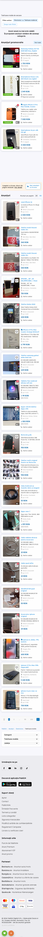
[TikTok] (27, 768)
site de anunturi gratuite (21, 922)
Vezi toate (38, 42)
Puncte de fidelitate (10, 843)
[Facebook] (4, 768)
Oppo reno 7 (25, 511)
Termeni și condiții (9, 812)
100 (31, 719)
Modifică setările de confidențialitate (17, 823)
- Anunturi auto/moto (16, 867)
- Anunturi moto (14, 881)
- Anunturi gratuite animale (19, 885)
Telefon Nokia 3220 (28, 304)
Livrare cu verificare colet (12, 830)
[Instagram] (21, 768)
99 (25, 719)
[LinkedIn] (15, 768)
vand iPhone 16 (26, 202)
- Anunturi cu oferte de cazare (20, 877)
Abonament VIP (8, 850)
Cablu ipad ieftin (27, 563)
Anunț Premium (8, 847)
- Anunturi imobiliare (15, 870)
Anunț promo (7, 854)
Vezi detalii (18, 187)
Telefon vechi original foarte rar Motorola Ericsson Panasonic (29, 462)
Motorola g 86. (26, 435)
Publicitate (6, 805)
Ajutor (4, 798)
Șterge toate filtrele (10, 24)
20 (36, 196)
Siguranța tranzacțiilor (11, 820)
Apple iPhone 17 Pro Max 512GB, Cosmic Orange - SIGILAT (29, 107)
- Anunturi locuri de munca (17, 874)
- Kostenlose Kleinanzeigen (18, 892)
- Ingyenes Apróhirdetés (18, 888)
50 (40, 196)
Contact (5, 801)
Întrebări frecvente (10, 809)
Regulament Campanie (11, 827)
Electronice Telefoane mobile (24, 20)
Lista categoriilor (9, 816)
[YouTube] (10, 768)
